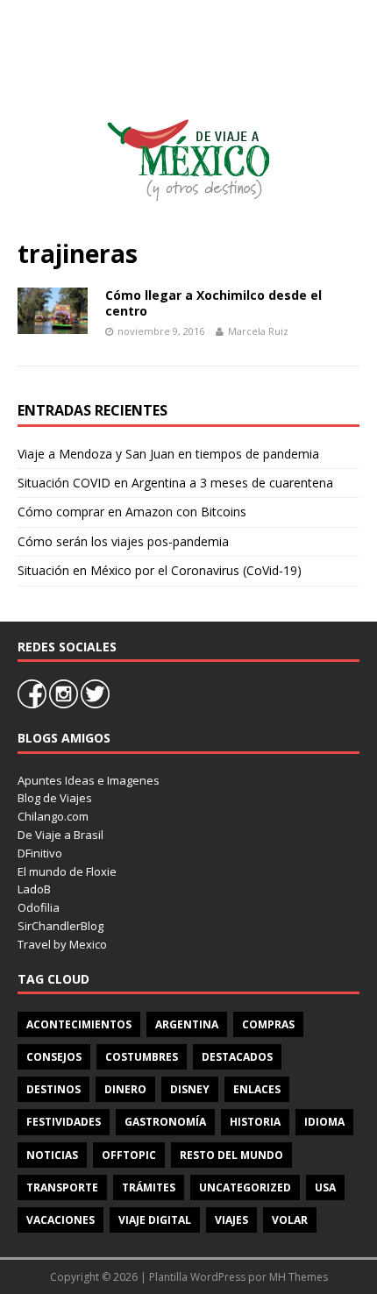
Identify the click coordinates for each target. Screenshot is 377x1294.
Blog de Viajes (55, 798)
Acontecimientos (79, 1024)
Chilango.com (53, 816)
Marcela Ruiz (258, 331)
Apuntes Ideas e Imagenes (89, 780)
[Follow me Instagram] (65, 704)
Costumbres (141, 1056)
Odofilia (39, 907)
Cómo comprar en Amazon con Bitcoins (132, 511)
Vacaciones (60, 1219)
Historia (255, 1121)
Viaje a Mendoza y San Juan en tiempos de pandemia (168, 453)
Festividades (63, 1121)
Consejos (54, 1056)
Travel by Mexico (62, 944)
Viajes (231, 1219)
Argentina (186, 1024)
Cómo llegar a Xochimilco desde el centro (213, 303)
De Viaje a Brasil (60, 835)
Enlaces (257, 1089)
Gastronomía (165, 1121)
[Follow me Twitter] (95, 704)
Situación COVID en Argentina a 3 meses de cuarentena (175, 482)
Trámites (148, 1187)
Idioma (324, 1121)
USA (325, 1187)
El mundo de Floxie (67, 871)
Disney (190, 1089)
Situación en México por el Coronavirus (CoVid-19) (160, 570)
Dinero (125, 1089)
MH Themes (298, 1276)
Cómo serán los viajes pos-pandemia (123, 541)
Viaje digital (154, 1219)
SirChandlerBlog (60, 926)
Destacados (237, 1056)
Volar (290, 1219)
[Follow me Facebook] (33, 704)
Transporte (62, 1187)
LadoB (34, 889)
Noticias (52, 1155)
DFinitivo (40, 853)
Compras (268, 1024)
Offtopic (129, 1155)
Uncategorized (245, 1187)
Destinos (53, 1089)
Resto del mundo (231, 1155)
